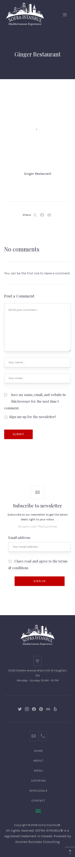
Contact (38, 800)
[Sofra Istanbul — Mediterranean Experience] (25, 13)
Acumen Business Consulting (37, 842)
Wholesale (38, 790)
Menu (38, 770)
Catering (38, 780)
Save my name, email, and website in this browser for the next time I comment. (35, 401)
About (38, 760)
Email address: (19, 537)
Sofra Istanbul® (49, 825)
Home (38, 751)
